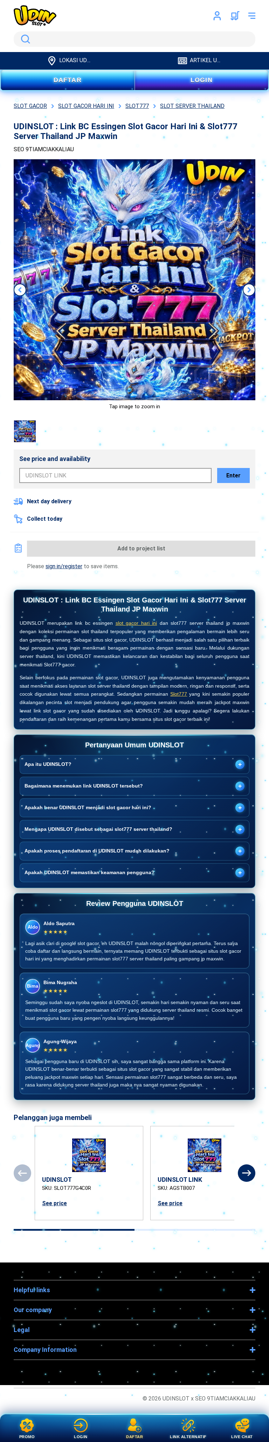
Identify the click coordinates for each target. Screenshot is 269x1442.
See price (54, 1203)
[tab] (74, 1230)
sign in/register (64, 566)
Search (24, 39)
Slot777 (178, 694)
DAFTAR (68, 79)
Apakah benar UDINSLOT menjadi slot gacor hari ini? (133, 807)
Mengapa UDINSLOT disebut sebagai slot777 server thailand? (133, 829)
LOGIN (202, 79)
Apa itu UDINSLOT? (133, 764)
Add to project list (141, 548)
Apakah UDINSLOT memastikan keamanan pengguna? (133, 872)
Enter (233, 475)
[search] (134, 39)
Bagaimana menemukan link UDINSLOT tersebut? (133, 786)
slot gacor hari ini (136, 623)
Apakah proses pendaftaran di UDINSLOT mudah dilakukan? (133, 851)
